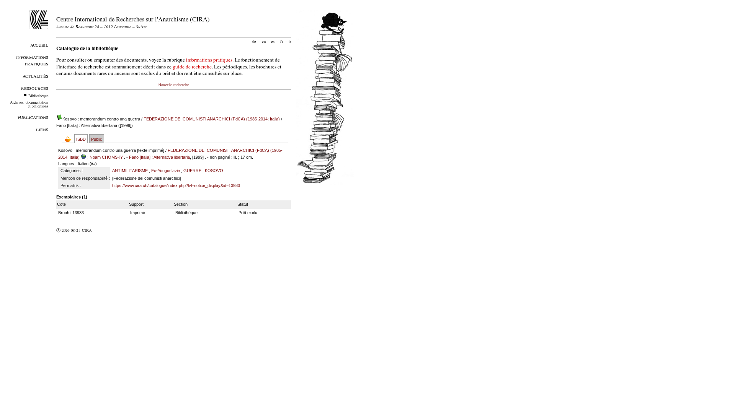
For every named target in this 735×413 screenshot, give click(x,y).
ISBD (81, 139)
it (290, 41)
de (254, 41)
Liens (42, 129)
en (264, 41)
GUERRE (192, 170)
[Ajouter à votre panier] (69, 139)
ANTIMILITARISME (130, 170)
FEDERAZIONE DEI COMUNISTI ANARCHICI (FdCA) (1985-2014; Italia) (212, 119)
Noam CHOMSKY (106, 157)
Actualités (35, 75)
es (272, 41)
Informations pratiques (32, 60)
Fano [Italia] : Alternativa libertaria (159, 157)
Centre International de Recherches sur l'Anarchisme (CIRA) (133, 19)
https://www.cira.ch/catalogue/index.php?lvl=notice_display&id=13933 (176, 185)
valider (102, 230)
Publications (33, 116)
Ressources (34, 87)
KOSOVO (214, 170)
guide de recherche (192, 66)
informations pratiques (209, 59)
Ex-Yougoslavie (165, 170)
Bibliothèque (38, 95)
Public (96, 139)
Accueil (39, 44)
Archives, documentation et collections (29, 104)
